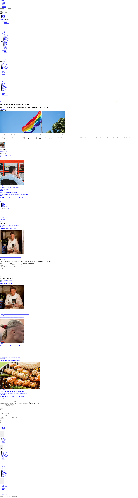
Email (11, 263)
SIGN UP (1, 418)
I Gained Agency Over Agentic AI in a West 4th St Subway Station (12, 317)
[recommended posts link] (6, 280)
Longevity (6, 45)
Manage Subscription (5, 493)
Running (5, 49)
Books (5, 29)
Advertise (3, 488)
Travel (5, 24)
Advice (5, 42)
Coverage (3, 440)
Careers (3, 491)
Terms (3, 489)
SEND (1, 408)
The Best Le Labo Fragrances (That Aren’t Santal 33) (8, 228)
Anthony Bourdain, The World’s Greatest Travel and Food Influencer (10, 257)
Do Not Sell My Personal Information (8, 494)
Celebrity (5, 34)
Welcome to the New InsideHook (5, 158)
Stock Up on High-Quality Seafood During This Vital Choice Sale (12, 391)
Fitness (5, 43)
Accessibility (4, 492)
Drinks (5, 22)
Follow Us (2, 61)
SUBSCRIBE (4, 206)
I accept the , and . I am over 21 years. (14, 266)
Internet (5, 32)
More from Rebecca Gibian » (5, 151)
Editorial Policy (4, 486)
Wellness (3, 5)
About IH (3, 485)
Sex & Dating (4, 68)
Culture (3, 3)
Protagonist (4, 443)
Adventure (4, 66)
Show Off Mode (5, 67)
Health (5, 44)
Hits (3, 438)
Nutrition (5, 47)
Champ (3, 442)
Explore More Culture (3, 347)
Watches (5, 39)
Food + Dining (6, 23)
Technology (2, 315)
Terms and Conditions (9, 266)
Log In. (8, 208)
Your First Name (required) (14, 402)
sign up (61, 199)
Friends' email (2, 407)
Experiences (4, 2)
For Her (5, 55)
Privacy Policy (17, 266)
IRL (3, 441)
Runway (5, 37)
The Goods (4, 6)
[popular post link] (9, 225)
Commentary (6, 35)
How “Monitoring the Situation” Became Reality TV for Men (9, 187)
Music (5, 31)
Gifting (5, 58)
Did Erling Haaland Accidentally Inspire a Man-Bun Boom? (11, 345)
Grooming (6, 40)
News (5, 36)
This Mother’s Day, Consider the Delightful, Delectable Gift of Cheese (12, 396)
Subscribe (5, 61)
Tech (5, 56)
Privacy (3, 490)
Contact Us (4, 487)
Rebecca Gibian (4, 109)
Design (5, 30)
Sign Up (1, 265)
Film (5, 28)
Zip (10, 264)
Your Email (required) (14, 401)
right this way (41, 273)
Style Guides (6, 38)
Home (5, 53)
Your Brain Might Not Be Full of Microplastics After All (8, 192)
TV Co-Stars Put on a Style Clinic (6, 355)
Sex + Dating (2, 358)
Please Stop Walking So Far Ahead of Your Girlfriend (10, 360)
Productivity (6, 48)
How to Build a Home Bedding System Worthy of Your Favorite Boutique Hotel (12, 197)
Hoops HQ (4, 7)
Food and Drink (5, 95)
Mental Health (6, 46)
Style (3, 4)
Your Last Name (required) (14, 403)
